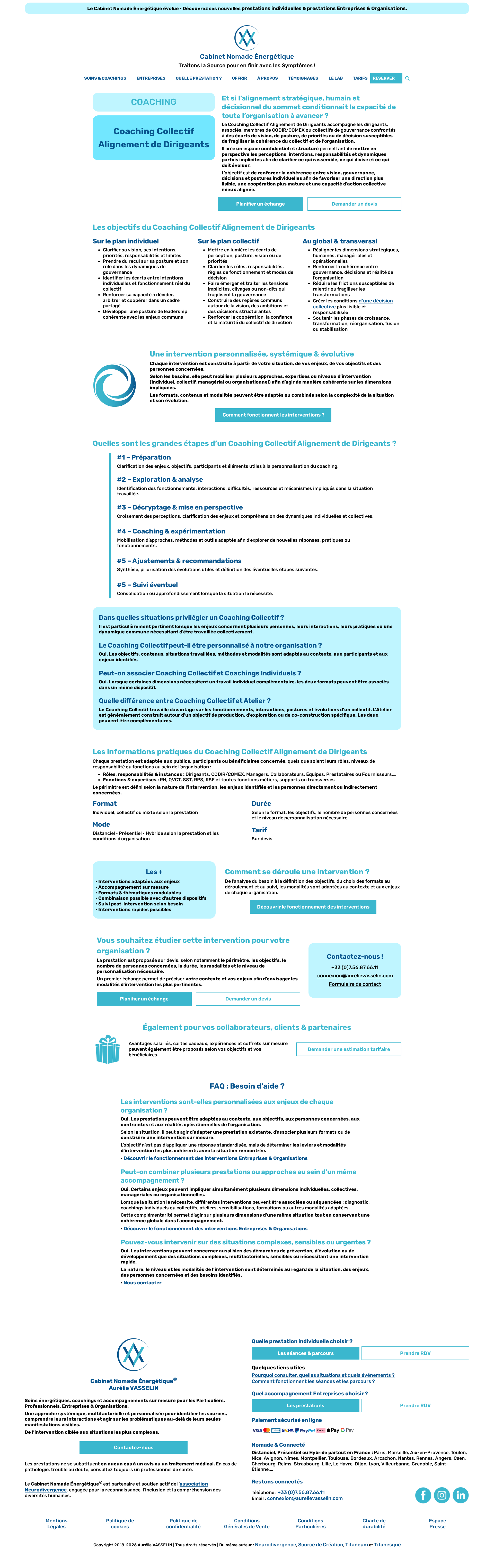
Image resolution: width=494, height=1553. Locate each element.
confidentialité (183, 1527)
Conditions (247, 1521)
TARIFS (360, 78)
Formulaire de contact (355, 984)
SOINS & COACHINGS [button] (105, 78)
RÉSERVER (384, 78)
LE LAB (336, 78)
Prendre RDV (415, 1353)
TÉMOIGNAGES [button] (303, 78)
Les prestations (305, 1405)
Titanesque (387, 1545)
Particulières (310, 1527)
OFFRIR (239, 78)
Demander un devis (354, 204)
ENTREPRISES (151, 78)
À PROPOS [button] (267, 78)
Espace (437, 1521)
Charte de (374, 1521)
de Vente (259, 1527)
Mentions (56, 1521)
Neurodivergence (275, 1545)
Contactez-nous (133, 1447)
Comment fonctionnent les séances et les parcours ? (313, 1381)
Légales (56, 1527)
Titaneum (356, 1545)
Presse (437, 1527)
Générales (236, 1527)
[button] (407, 78)
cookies (120, 1527)
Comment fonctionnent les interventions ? (273, 415)
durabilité (374, 1527)
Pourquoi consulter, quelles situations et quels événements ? (323, 1375)
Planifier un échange (260, 204)
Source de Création (320, 1545)
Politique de (120, 1521)
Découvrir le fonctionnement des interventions (313, 907)
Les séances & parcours (306, 1353)
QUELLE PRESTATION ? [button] (199, 78)
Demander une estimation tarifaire (349, 1049)
